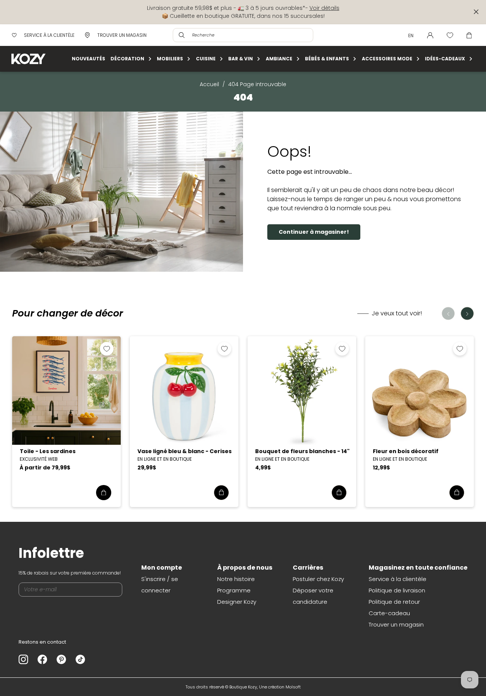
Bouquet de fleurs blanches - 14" (302, 451)
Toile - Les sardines (48, 451)
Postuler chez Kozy (318, 579)
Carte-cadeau (389, 613)
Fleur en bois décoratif (406, 451)
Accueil (209, 84)
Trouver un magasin (396, 624)
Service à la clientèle (397, 579)
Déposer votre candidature (313, 596)
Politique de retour (394, 602)
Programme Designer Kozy (236, 596)
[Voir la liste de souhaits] (450, 35)
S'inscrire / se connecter (159, 584)
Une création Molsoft (280, 687)
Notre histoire (236, 579)
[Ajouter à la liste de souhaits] (107, 349)
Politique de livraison (397, 590)
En (410, 35)
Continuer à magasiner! (314, 232)
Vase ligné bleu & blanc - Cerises (184, 451)
